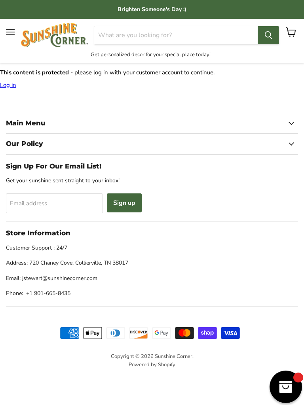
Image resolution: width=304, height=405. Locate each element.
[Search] (268, 35)
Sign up (124, 203)
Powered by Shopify (152, 364)
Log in (8, 85)
